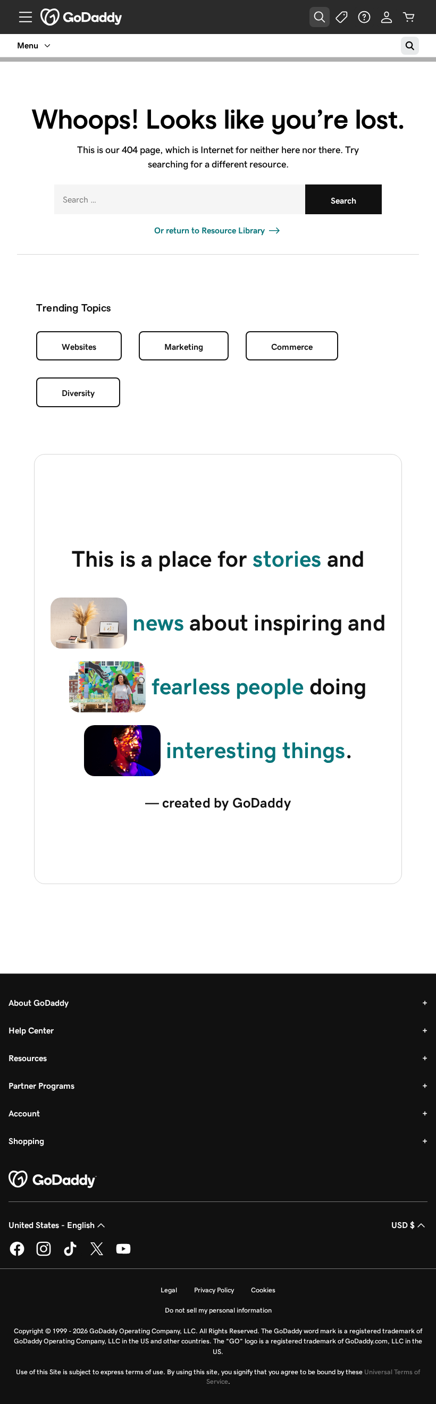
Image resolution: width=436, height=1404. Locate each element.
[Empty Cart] (408, 17)
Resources (28, 1058)
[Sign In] (386, 17)
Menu (27, 45)
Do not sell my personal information (218, 1310)
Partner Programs (41, 1085)
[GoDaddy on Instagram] (43, 1253)
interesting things (255, 750)
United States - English (52, 1225)
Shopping (26, 1141)
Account (24, 1113)
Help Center (31, 1030)
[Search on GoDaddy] (410, 46)
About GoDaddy (39, 1002)
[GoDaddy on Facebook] (17, 1253)
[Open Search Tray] (319, 17)
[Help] (364, 17)
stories (287, 558)
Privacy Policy (214, 1290)
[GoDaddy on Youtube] (123, 1253)
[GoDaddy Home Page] (53, 1180)
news (158, 622)
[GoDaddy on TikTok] (70, 1253)
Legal (169, 1290)
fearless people (228, 686)
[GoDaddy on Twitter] (96, 1253)
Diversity (78, 393)
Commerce (292, 346)
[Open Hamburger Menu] (21, 17)
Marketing (183, 346)
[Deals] (342, 17)
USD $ (403, 1225)
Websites (79, 346)
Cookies (263, 1290)
